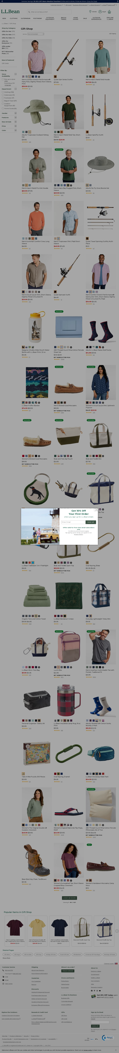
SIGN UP (91, 522)
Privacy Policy (78, 534)
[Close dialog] (95, 510)
